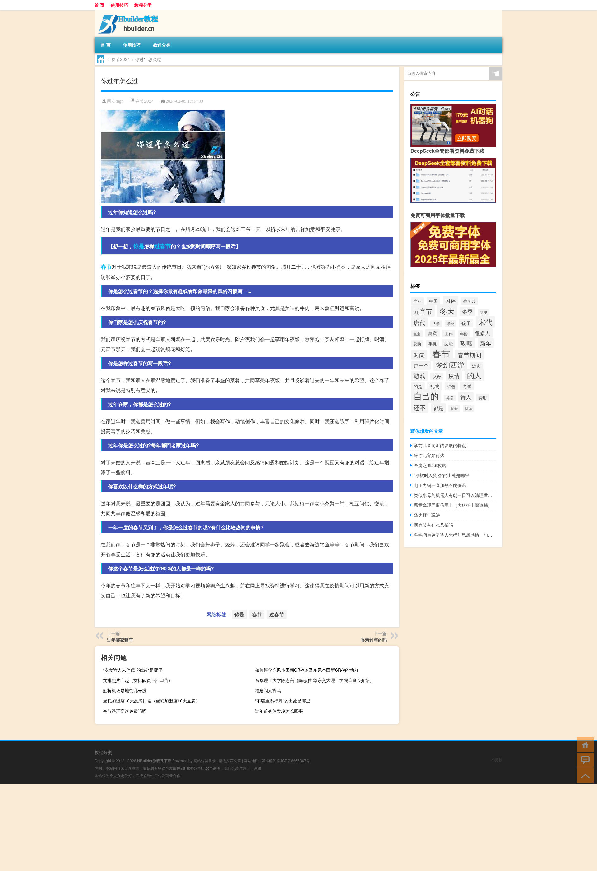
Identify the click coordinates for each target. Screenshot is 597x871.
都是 (438, 408)
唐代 (419, 322)
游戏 (419, 376)
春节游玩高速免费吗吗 (124, 711)
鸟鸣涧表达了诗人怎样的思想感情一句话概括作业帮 (455, 535)
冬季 (467, 311)
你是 (138, 246)
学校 (450, 323)
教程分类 (143, 5)
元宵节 (423, 311)
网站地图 (251, 760)
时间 (419, 355)
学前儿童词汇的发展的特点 (440, 445)
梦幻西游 (450, 364)
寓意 (432, 333)
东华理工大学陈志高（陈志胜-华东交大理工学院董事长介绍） (314, 680)
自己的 (426, 396)
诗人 (465, 397)
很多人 (482, 333)
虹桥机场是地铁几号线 (124, 690)
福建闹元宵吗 (268, 690)
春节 (106, 266)
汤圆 (476, 366)
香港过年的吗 (374, 640)
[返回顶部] (584, 775)
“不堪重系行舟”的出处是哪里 (282, 700)
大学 (436, 323)
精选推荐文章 (230, 760)
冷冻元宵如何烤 (429, 455)
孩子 (466, 323)
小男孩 (496, 759)
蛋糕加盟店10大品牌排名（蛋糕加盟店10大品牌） (151, 700)
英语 (449, 398)
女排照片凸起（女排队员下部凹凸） (138, 680)
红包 (451, 386)
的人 (474, 375)
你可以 (469, 301)
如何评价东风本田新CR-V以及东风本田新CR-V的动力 (306, 670)
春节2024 (120, 59)
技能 (448, 343)
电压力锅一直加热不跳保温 (440, 485)
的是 (418, 386)
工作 (449, 333)
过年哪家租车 (120, 640)
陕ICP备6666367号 (293, 760)
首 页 (99, 5)
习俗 (450, 300)
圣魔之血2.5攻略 (430, 465)
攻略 (466, 342)
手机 (432, 344)
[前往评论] (584, 760)
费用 (483, 398)
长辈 (454, 408)
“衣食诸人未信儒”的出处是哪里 (133, 670)
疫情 (454, 376)
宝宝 (417, 333)
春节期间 (469, 354)
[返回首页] (584, 744)
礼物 (435, 385)
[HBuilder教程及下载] (127, 12)
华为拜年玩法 (427, 515)
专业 (418, 301)
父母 (437, 376)
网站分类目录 (204, 760)
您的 (417, 343)
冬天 (447, 310)
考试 (467, 386)
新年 (485, 343)
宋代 (485, 322)
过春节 (162, 246)
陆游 (468, 408)
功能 (483, 312)
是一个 (421, 365)
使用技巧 (119, 5)
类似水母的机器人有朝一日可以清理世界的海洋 (455, 495)
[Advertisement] (186, 827)
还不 (420, 407)
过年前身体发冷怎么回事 (279, 711)
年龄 (464, 333)
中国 (433, 301)
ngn (120, 101)
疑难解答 (268, 760)
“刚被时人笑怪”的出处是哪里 (441, 475)
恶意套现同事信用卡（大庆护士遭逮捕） (453, 505)
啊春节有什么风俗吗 (433, 525)
